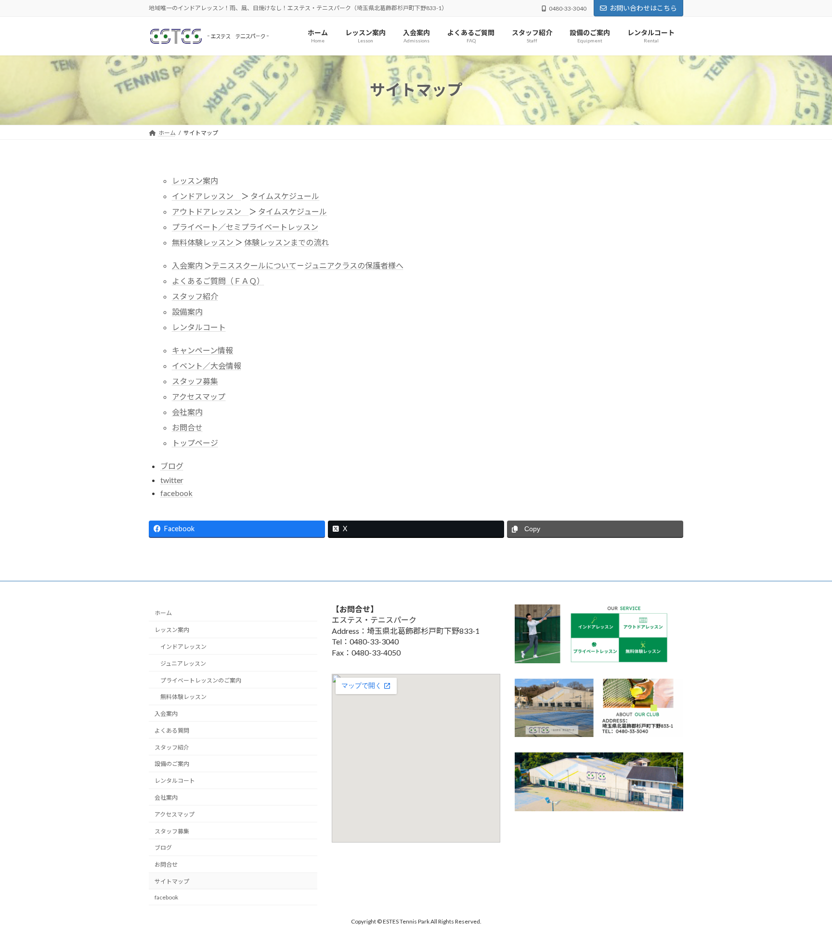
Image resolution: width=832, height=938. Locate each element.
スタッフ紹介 (195, 296)
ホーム (163, 612)
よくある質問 (172, 730)
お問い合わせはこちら (643, 8)
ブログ (171, 465)
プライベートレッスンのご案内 (200, 680)
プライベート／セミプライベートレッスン (245, 226)
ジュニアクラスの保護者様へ (353, 265)
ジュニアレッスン (183, 663)
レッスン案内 (195, 180)
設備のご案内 (172, 763)
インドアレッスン (206, 196)
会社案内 (187, 411)
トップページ (195, 442)
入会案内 (188, 265)
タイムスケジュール (284, 196)
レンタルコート (199, 327)
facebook (176, 492)
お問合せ (187, 427)
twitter (171, 479)
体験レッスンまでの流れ (286, 242)
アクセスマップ (198, 396)
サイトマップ (172, 881)
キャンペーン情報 (202, 350)
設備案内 (187, 311)
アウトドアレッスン (210, 211)
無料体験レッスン (203, 242)
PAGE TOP (804, 901)
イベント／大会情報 (206, 365)
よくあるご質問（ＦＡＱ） (218, 280)
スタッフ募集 (195, 381)
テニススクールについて (254, 265)
